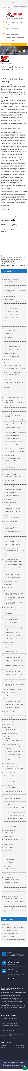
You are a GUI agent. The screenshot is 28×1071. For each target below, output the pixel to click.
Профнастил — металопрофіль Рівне (14, 754)
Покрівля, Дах (10, 1062)
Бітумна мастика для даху (12, 517)
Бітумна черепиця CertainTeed (13, 301)
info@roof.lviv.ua (10, 40)
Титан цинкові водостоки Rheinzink (14, 349)
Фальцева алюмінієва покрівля (13, 879)
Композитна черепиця (9, 480)
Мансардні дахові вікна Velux (12, 511)
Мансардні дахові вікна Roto (12, 508)
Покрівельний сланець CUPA (12, 657)
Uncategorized (7, 276)
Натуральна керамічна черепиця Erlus (15, 451)
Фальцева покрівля (9, 877)
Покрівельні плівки (8, 699)
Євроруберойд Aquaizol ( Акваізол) (14, 768)
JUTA (10, 84)
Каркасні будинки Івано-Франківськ (14, 402)
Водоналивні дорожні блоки (12, 374)
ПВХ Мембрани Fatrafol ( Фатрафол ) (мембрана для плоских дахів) (14, 594)
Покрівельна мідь (8, 642)
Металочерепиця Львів (11, 538)
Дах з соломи (7, 359)
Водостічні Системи (9, 328)
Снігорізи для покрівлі (9, 796)
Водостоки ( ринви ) (9, 337)
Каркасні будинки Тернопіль (12, 409)
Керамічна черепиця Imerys (12, 435)
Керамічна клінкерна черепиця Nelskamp (13, 416)
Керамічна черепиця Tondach (13, 445)
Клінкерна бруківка (9, 455)
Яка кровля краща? (9, 936)
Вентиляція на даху (10, 625)
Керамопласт (8, 390)
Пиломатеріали (8, 607)
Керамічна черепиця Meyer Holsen (14, 441)
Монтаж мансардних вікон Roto (13, 564)
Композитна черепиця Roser (12, 495)
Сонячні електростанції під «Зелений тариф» (16, 291)
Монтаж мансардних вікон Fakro (13, 561)
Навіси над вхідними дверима (12, 577)
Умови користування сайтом (10, 1023)
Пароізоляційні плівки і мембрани (14, 704)
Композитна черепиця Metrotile (13, 492)
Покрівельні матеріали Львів (12, 695)
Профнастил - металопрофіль (11, 744)
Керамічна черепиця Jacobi (12, 438)
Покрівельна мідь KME (11, 651)
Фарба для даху (8, 893)
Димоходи (6, 362)
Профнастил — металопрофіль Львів (14, 751)
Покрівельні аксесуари (10, 669)
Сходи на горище (8, 844)
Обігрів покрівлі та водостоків (11, 581)
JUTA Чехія (4, 97)
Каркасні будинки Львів (11, 405)
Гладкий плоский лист (9, 353)
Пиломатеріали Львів (10, 610)
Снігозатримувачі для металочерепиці (15, 812)
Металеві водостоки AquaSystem (13, 343)
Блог (7, 2)
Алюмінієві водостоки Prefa (12, 339)
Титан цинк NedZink (10, 859)
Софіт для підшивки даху (10, 830)
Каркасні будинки (8, 400)
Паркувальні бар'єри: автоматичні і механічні (14, 383)
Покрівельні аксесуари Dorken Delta (13, 689)
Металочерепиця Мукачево (12, 541)
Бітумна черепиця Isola (11, 308)
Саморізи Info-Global (10, 781)
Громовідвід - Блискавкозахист (12, 356)
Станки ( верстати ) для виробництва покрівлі (13, 840)
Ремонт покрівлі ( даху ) (10, 763)
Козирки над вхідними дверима (13, 574)
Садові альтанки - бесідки (10, 772)
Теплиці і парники (8, 847)
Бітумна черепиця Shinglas (12, 317)
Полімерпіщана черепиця (10, 733)
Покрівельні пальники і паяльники (14, 740)
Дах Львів (6, 924)
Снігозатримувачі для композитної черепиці (14, 808)
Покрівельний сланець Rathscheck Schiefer (14, 661)
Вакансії (5, 1028)
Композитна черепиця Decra (12, 486)
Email (2, 248)
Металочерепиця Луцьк (11, 534)
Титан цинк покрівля (9, 856)
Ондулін (7, 393)
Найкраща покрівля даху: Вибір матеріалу (14, 939)
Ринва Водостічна (10, 333)
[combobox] (7, 7)
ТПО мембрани (8, 866)
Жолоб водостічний (10, 330)
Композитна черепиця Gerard (13, 489)
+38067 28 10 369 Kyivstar (12, 28)
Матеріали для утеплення (10, 521)
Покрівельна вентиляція (10, 617)
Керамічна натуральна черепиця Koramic (13, 428)
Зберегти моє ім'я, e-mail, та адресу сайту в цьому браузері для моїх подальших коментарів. (13, 258)
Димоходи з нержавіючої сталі (13, 365)
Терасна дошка (8, 850)
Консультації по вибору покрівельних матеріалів (15, 1021)
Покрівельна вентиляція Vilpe (12, 632)
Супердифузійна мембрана (12, 707)
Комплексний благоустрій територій (13, 471)
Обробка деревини (8, 584)
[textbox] (7, 7)
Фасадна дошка (9, 613)
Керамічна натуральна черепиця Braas (15, 420)
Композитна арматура (10, 474)
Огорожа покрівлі (8, 587)
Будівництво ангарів (9, 324)
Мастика (6, 515)
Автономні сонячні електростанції (16, 283)
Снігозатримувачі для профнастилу (14, 815)
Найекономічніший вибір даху (11, 933)
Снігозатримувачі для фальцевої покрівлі (13, 819)
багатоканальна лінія (12, 30)
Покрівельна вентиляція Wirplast (13, 638)
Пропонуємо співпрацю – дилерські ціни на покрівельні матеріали (12, 1035)
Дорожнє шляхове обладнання (12, 372)
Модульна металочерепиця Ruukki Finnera (14, 554)
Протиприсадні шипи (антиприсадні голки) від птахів (14, 685)
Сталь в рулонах (8, 836)
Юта (22, 111)
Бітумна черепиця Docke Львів (11, 216)
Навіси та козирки (8, 571)
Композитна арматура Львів (12, 476)
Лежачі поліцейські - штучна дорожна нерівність (15, 378)
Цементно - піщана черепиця (11, 896)
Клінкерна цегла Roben (11, 460)
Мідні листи (8, 644)
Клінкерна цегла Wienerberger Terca (14, 464)
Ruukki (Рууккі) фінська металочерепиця (11, 527)
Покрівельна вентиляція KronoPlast (14, 629)
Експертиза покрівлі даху (9, 1030)
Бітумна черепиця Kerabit (11, 314)
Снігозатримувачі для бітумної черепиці (13, 799)
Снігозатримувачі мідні (11, 823)
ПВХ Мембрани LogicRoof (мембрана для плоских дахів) (14, 603)
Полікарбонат (7, 727)
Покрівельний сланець (9, 655)
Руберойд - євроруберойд (10, 766)
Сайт (2, 252)
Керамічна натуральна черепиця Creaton (13, 423)
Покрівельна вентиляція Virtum (13, 635)
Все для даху (8, 681)
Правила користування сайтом (10, 1025)
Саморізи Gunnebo (10, 778)
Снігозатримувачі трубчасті (12, 826)
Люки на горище (8, 499)
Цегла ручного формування (12, 467)
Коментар (3, 231)
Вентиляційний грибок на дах (12, 622)
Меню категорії (6, 44)
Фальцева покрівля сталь (12, 885)
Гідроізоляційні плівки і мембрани (14, 701)
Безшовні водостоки (9, 296)
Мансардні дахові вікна (10, 502)
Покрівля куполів (8, 724)
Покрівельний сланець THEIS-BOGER (14, 665)
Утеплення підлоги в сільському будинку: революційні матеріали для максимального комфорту (14, 929)
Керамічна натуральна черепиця (12, 413)
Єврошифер (7, 387)
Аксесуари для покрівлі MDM (12, 677)
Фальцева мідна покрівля (11, 882)
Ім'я (2, 244)
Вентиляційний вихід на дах (12, 619)
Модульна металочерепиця (11, 548)
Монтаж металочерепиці (11, 714)
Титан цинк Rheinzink (10, 862)
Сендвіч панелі (7, 785)
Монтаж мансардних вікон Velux (13, 567)
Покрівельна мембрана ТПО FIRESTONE (12, 869)
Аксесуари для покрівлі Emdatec (13, 674)
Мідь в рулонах (9, 648)
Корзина (3, 2)
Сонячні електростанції (11, 281)
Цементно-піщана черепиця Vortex (14, 908)
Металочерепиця (8, 524)
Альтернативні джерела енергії (12, 279)
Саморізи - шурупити (9, 775)
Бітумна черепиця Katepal (11, 311)
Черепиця (6, 912)
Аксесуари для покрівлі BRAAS (13, 671)
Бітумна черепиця (8, 299)
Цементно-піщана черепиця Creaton (14, 901)
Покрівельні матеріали (9, 692)
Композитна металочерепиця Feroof (14, 482)
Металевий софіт (9, 832)
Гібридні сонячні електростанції (15, 287)
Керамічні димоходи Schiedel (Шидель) (15, 368)
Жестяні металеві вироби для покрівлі (13, 397)
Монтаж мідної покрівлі (11, 717)
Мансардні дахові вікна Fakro (12, 505)
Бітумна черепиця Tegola (11, 321)
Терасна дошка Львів (10, 852)
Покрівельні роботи (9, 711)
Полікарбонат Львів (10, 729)
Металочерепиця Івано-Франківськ (14, 531)
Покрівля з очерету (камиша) (11, 721)
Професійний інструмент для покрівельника (11, 737)
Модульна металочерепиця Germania (15, 550)
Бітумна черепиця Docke (11, 305)
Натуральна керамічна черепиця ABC (14, 448)
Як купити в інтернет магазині (10, 1018)
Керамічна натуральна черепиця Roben (15, 432)
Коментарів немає (11, 75)
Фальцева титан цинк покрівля (13, 889)
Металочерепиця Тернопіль (12, 544)
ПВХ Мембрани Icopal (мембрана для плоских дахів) (14, 598)
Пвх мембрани (7, 590)
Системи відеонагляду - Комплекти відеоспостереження (13, 792)
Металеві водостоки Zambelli (12, 346)
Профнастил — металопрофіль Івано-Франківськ (15, 747)
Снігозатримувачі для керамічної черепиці (13, 803)
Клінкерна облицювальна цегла (12, 458)
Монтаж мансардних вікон (11, 559)
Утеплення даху (8, 874)
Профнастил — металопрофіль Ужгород (13, 758)
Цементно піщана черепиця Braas (14, 898)
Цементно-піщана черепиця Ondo (13, 904)
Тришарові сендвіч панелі (12, 787)
